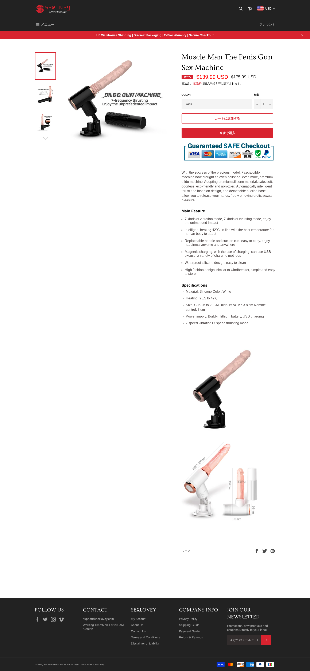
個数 (256, 94)
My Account (138, 619)
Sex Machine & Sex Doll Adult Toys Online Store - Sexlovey (73, 664)
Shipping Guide (189, 625)
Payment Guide (189, 631)
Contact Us (138, 631)
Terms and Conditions (145, 637)
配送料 (197, 83)
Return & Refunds (191, 637)
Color (186, 94)
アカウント (267, 24)
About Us (137, 625)
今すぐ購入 (227, 133)
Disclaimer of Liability (145, 643)
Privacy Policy (188, 619)
